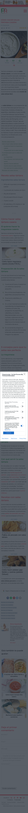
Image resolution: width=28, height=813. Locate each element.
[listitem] (14, 402)
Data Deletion (5, 438)
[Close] (24, 374)
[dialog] (14, 406)
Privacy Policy (22, 438)
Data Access (14, 438)
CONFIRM (8, 432)
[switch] (22, 406)
